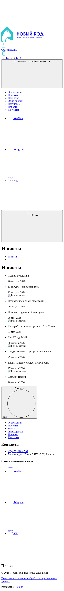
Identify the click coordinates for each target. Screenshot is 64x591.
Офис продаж (15, 101)
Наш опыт (13, 98)
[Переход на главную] (22, 41)
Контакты (13, 109)
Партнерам (14, 103)
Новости (13, 106)
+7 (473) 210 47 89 (18, 451)
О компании (15, 92)
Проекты (13, 95)
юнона (19, 586)
